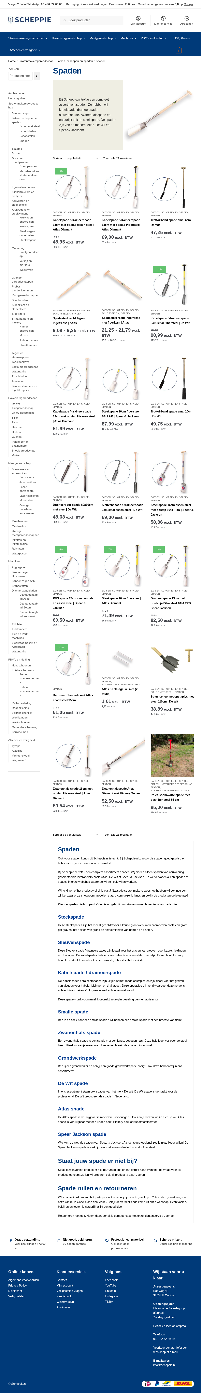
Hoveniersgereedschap (177, 784)
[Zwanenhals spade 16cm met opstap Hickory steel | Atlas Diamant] (74, 755)
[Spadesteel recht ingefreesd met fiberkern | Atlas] (123, 285)
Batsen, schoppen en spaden (74, 61)
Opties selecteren (74, 352)
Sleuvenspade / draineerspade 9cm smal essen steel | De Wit (122, 507)
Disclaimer (15, 1290)
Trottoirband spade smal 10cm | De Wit (171, 414)
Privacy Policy (17, 1285)
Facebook (111, 1280)
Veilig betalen (16, 1296)
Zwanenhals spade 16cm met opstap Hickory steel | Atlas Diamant (73, 793)
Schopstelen (61, 314)
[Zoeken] (37, 76)
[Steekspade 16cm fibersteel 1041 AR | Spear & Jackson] (123, 378)
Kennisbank (64, 1296)
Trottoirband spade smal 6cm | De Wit (171, 222)
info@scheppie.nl (164, 1365)
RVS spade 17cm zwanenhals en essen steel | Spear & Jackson (73, 603)
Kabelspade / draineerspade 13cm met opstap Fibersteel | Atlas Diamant (121, 224)
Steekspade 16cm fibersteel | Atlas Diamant (121, 601)
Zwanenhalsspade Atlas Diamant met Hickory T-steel (121, 791)
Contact (62, 1280)
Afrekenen (186, 23)
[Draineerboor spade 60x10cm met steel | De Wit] (74, 472)
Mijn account (138, 23)
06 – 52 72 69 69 (51, 4)
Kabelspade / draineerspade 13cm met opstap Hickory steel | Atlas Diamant (74, 416)
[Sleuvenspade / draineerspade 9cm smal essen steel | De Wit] (123, 472)
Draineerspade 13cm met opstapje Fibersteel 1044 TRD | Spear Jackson (172, 603)
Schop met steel (162, 692)
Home (12, 61)
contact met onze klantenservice (142, 1215)
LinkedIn (110, 1290)
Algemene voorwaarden (23, 1280)
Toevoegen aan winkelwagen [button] (74, 259)
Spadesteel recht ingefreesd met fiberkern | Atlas (121, 320)
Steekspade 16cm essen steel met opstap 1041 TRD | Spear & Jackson (172, 509)
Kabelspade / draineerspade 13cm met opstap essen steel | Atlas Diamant (73, 224)
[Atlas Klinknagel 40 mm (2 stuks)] (123, 658)
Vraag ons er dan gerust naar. (127, 1169)
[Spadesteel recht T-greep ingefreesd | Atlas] (74, 285)
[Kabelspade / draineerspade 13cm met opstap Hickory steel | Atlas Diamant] (74, 378)
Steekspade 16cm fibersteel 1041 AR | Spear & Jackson (120, 414)
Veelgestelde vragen (70, 1290)
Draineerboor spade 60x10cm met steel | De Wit (73, 507)
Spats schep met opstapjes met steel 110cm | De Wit (172, 699)
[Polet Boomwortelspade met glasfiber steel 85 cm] (172, 755)
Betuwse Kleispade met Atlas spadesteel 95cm (73, 697)
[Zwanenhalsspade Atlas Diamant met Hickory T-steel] (123, 755)
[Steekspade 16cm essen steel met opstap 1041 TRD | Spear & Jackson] (172, 472)
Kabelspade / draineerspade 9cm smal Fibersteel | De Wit (170, 320)
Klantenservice (163, 23)
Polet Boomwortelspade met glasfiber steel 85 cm (170, 797)
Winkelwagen (65, 1301)
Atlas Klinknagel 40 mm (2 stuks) (119, 691)
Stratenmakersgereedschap (36, 61)
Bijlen (155, 784)
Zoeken (13, 69)
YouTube (110, 1285)
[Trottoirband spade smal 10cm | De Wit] (172, 378)
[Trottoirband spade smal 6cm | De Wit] (172, 187)
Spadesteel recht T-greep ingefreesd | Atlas (70, 320)
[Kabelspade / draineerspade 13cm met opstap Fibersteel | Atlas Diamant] (123, 187)
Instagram (111, 1296)
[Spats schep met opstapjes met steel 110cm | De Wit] (172, 663)
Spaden (57, 215)
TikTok (109, 1301)
